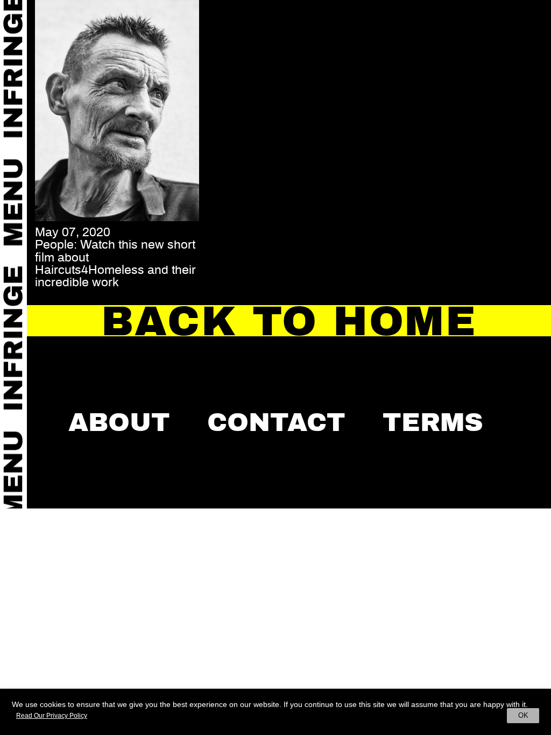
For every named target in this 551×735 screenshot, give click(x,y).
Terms (433, 422)
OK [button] (523, 715)
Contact (276, 422)
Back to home (289, 321)
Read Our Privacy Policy (51, 715)
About (119, 422)
